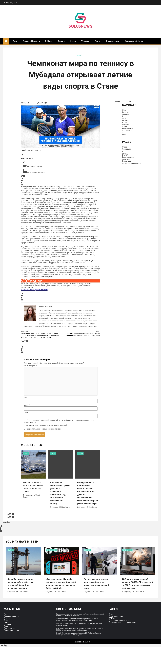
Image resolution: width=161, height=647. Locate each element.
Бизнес (61, 41)
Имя (26, 397)
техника (85, 41)
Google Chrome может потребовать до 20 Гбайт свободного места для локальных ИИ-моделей (78, 634)
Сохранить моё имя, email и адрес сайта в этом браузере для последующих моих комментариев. (59, 421)
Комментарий (30, 366)
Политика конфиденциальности (131, 162)
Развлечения (112, 41)
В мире (48, 41)
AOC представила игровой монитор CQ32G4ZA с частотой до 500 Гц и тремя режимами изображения (79, 629)
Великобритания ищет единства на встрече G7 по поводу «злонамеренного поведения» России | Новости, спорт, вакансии (40, 334)
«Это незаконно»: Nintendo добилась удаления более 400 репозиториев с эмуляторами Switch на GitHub (77, 619)
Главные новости (31, 41)
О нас (124, 147)
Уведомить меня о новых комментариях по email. (46, 425)
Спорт (98, 41)
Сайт (26, 412)
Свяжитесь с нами (134, 41)
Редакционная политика (128, 158)
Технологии (51, 550)
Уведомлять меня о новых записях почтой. (43, 429)
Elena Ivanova (29, 103)
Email (27, 405)
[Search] (155, 41)
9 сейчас (30, 242)
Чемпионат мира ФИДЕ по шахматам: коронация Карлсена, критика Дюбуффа (83, 333)
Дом (15, 41)
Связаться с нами (116, 616)
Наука (73, 41)
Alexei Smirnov (23, 591)
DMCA (125, 155)
